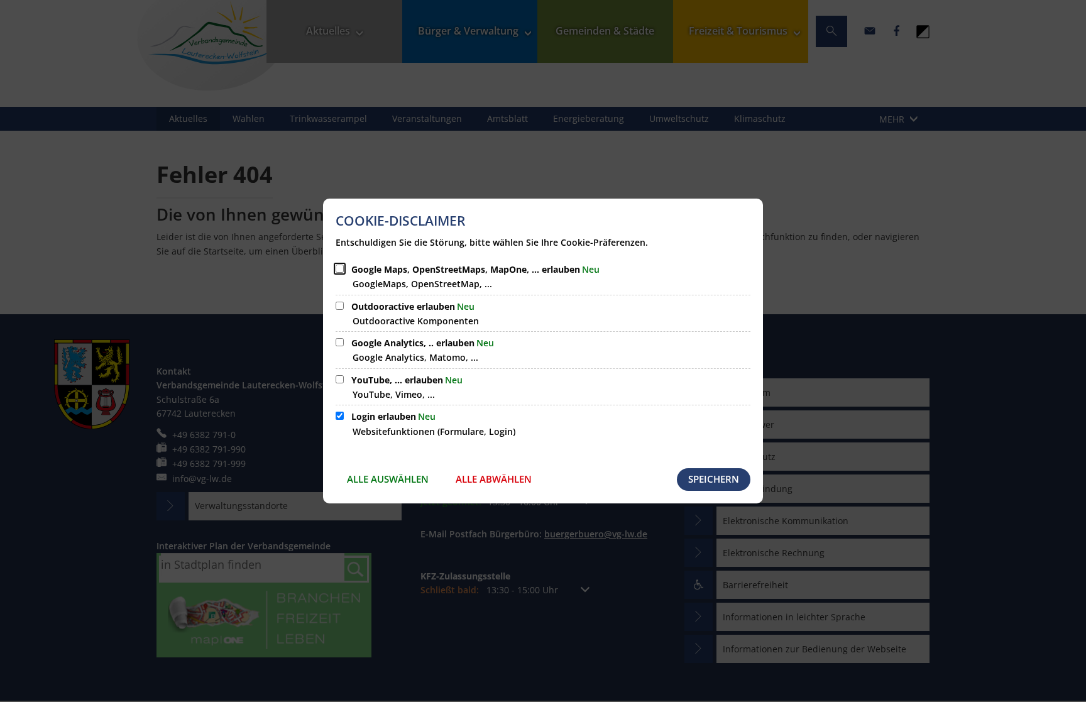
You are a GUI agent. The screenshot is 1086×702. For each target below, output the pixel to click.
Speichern (713, 479)
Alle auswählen (388, 479)
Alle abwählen (494, 479)
